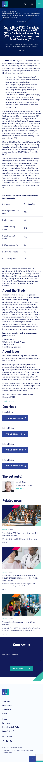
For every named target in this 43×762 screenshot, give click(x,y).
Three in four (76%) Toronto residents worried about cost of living (19, 534)
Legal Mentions (21, 750)
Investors (6, 723)
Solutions (6, 701)
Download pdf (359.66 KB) (14, 450)
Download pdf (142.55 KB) (14, 418)
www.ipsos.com (8, 401)
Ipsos (4, 12)
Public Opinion (21, 22)
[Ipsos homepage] (5, 4)
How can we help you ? (10, 654)
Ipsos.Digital (7, 731)
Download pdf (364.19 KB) (14, 466)
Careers (5, 719)
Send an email (20, 488)
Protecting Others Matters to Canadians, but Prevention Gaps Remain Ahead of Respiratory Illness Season (20, 577)
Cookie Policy (29, 750)
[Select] (32, 4)
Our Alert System (7, 752)
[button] (25, 4)
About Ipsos (7, 709)
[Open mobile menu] (39, 4)
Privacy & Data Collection (9, 750)
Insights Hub (12, 12)
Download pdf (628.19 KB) (14, 434)
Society (4, 529)
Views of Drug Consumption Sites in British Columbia (18, 623)
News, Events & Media (10, 727)
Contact (5, 713)
